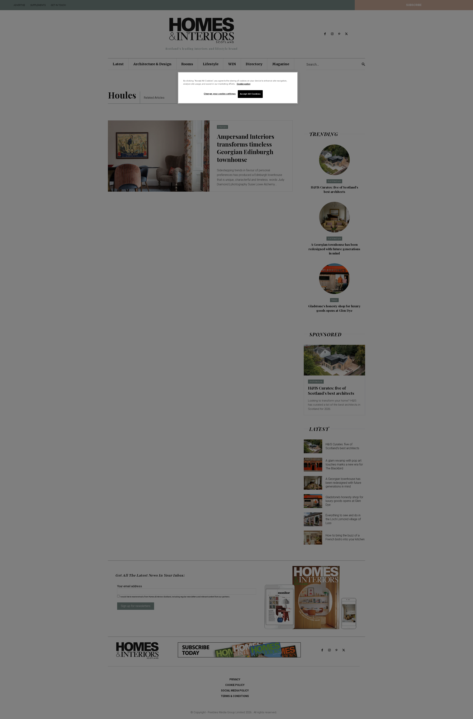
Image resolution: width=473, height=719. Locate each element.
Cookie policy (243, 84)
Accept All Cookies (250, 94)
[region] (238, 88)
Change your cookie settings (220, 93)
